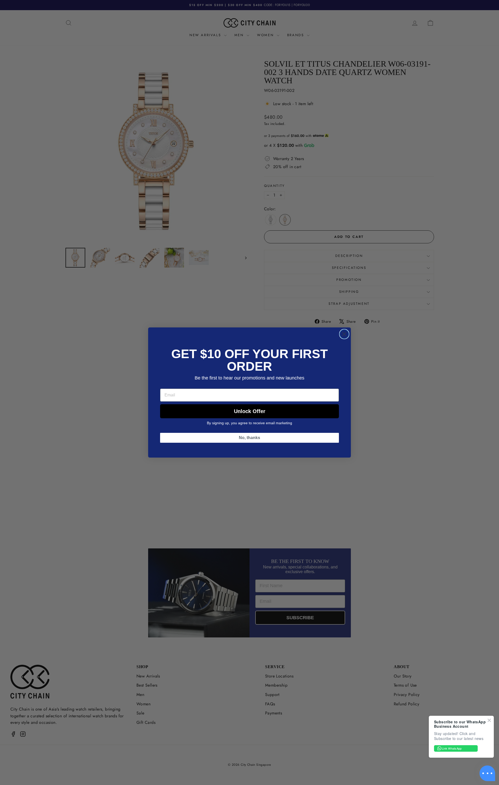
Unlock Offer (249, 411)
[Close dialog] (344, 334)
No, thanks (249, 437)
